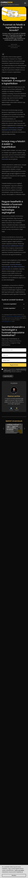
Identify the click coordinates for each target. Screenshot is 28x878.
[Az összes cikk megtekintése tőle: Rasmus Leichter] (14, 390)
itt (22, 872)
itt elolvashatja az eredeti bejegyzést (13, 316)
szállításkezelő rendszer (16, 246)
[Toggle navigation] (25, 3)
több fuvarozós (6, 246)
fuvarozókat (5, 159)
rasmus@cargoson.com (7, 321)
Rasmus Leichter (14, 44)
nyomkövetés (10, 127)
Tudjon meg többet (19, 870)
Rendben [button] (14, 875)
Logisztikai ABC (8, 376)
